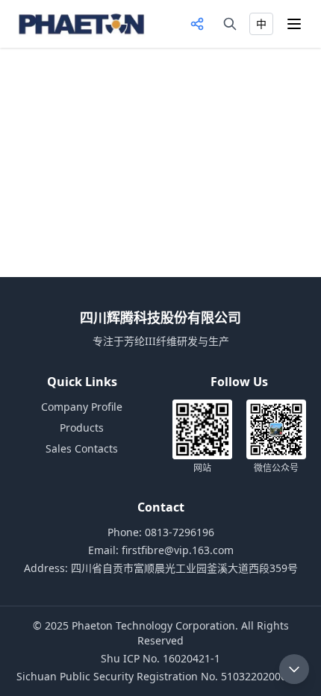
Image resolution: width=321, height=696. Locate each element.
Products (82, 427)
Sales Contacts (82, 448)
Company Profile (81, 407)
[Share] (197, 23)
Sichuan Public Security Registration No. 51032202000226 (160, 676)
